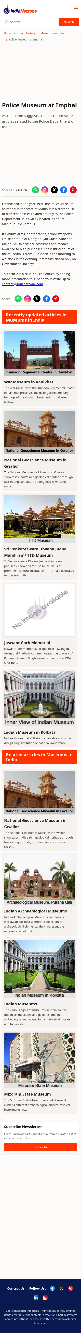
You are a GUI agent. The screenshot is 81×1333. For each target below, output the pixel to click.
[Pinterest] (71, 1288)
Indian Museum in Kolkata (30, 732)
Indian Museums (20, 1004)
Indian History (26, 33)
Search (69, 22)
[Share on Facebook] (63, 189)
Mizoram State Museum (27, 1094)
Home (8, 33)
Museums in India (52, 33)
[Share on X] (54, 189)
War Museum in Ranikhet (28, 382)
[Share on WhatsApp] (35, 189)
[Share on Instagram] (44, 189)
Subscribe (41, 1147)
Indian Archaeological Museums (35, 911)
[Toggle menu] (76, 9)
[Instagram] (45, 1297)
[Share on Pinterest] (73, 189)
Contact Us (15, 1288)
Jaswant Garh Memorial (27, 642)
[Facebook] (52, 1288)
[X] (61, 1288)
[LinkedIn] (36, 1297)
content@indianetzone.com (22, 284)
